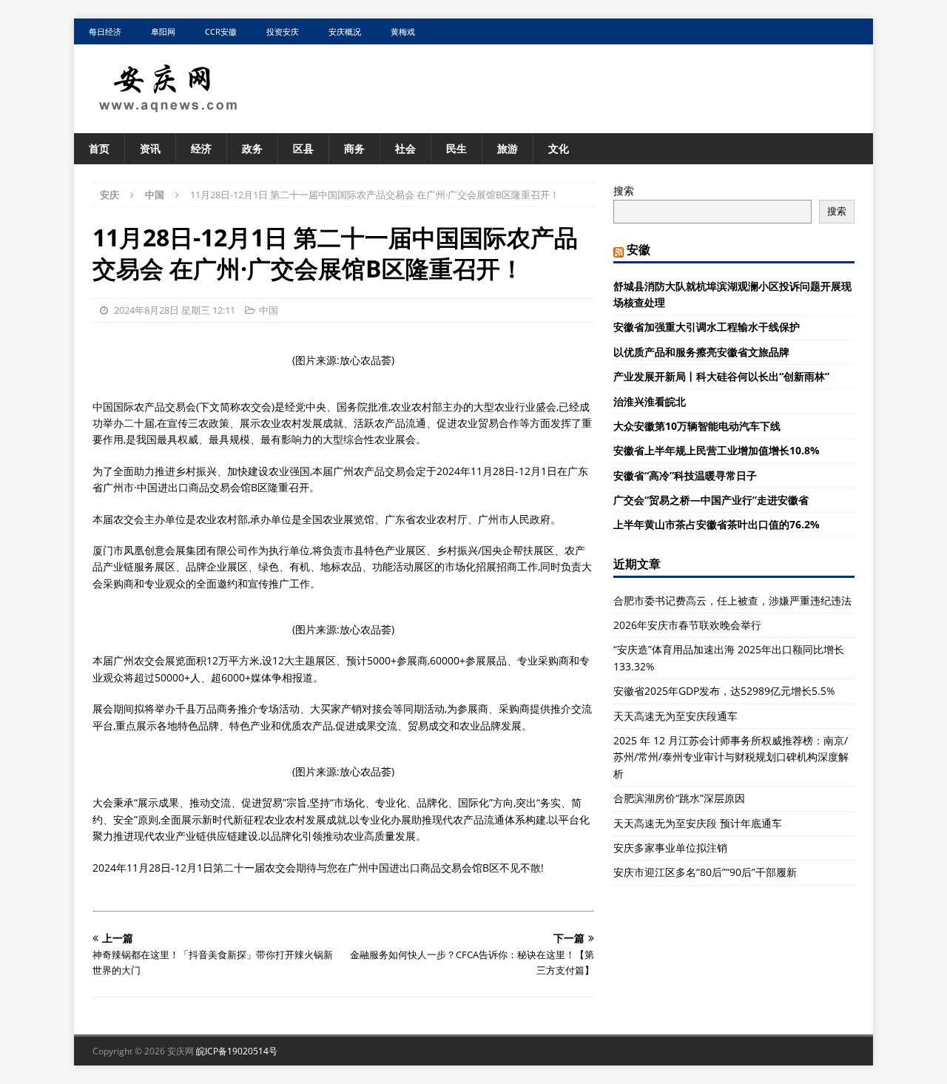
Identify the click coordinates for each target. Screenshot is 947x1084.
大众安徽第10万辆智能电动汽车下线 (697, 426)
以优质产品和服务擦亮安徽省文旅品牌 (701, 352)
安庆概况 (344, 31)
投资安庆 (282, 31)
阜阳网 (163, 31)
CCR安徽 (221, 31)
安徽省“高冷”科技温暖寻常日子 (685, 475)
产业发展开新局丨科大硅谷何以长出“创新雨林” (721, 376)
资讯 (150, 148)
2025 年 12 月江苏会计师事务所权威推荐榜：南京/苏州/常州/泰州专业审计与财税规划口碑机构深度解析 (731, 757)
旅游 (507, 148)
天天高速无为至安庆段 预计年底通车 (697, 823)
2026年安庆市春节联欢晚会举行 (687, 625)
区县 (303, 148)
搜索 (623, 191)
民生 (456, 148)
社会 (405, 148)
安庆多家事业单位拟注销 (670, 848)
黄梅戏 (403, 31)
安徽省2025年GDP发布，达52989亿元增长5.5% (724, 691)
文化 (558, 148)
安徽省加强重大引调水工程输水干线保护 (706, 327)
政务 (252, 148)
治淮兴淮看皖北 (649, 401)
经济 (201, 148)
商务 (354, 148)
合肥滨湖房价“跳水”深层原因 (679, 798)
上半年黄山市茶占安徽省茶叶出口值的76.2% (716, 524)
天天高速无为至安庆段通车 (675, 716)
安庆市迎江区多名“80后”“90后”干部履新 (705, 872)
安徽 (638, 249)
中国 (268, 310)
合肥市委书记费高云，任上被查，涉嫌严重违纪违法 (732, 600)
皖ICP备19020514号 (236, 1051)
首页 (99, 148)
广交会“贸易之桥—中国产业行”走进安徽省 (711, 500)
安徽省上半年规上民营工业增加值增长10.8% (716, 450)
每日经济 (105, 31)
